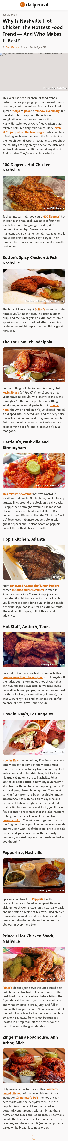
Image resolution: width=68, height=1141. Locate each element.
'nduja (16, 111)
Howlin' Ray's (11, 760)
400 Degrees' (51, 217)
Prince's (7, 988)
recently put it (11, 820)
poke (27, 111)
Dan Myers (11, 47)
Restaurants (10, 15)
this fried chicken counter (28, 590)
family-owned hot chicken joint (23, 677)
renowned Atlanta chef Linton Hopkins (35, 586)
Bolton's (40, 309)
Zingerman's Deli (27, 1098)
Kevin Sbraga (11, 393)
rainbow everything (47, 111)
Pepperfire (38, 899)
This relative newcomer (17, 494)
